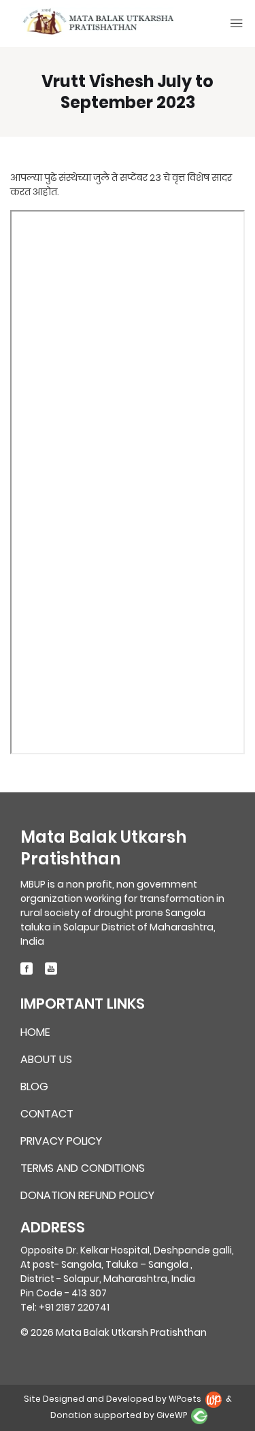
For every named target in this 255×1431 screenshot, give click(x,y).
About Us (46, 1060)
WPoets (185, 1399)
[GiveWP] (199, 1415)
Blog (34, 1087)
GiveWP (171, 1415)
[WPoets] (214, 1399)
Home (35, 1033)
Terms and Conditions (82, 1169)
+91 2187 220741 (74, 1307)
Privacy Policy (61, 1141)
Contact (46, 1114)
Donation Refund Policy (87, 1195)
